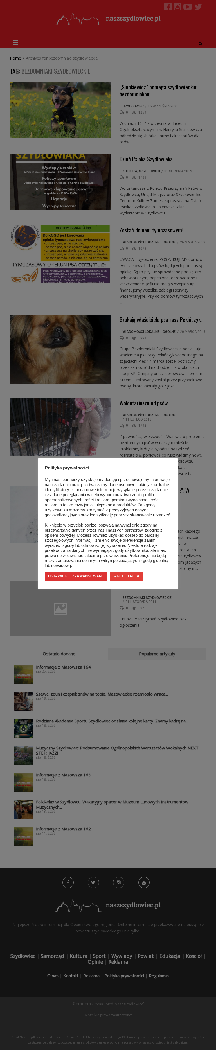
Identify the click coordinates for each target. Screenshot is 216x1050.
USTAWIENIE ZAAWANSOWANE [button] (76, 576)
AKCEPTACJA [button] (126, 576)
